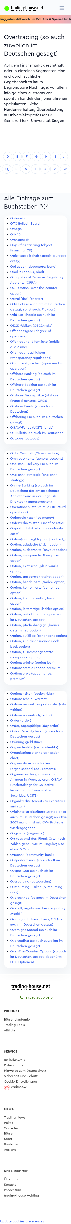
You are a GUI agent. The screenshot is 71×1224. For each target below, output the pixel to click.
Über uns (11, 1179)
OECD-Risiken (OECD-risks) (31, 325)
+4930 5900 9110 (39, 997)
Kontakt (10, 1184)
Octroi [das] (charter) (26, 298)
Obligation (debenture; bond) (33, 266)
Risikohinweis (14, 1060)
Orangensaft (19, 239)
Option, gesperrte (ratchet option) (37, 576)
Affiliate (9, 1030)
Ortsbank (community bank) (32, 854)
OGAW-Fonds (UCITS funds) (31, 427)
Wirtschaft (12, 1128)
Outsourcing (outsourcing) (30, 881)
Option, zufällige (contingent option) (38, 635)
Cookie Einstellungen (20, 1081)
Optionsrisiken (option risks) (32, 693)
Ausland (10, 1149)
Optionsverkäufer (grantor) (31, 715)
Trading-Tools (14, 1024)
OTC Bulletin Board (25, 223)
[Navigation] (61, 8)
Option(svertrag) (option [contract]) (38, 539)
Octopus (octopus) (24, 438)
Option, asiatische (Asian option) (35, 544)
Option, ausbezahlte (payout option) (38, 549)
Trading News (14, 1117)
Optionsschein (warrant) (29, 699)
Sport (8, 1138)
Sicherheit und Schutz (21, 1076)
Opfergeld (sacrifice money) (32, 517)
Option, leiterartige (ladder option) (37, 609)
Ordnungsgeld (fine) (26, 742)
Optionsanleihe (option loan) (32, 662)
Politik (8, 1122)
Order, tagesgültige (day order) (34, 725)
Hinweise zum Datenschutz (25, 1070)
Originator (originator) (27, 833)
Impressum (12, 1190)
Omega (16, 228)
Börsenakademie (17, 1019)
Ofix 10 (15, 234)
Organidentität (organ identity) (34, 747)
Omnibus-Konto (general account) (36, 458)
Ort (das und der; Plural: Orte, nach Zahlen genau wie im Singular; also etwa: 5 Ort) (37, 844)
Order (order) (20, 720)
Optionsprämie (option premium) (36, 668)
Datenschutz (13, 1065)
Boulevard (12, 1144)
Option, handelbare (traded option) (37, 582)
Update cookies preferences (22, 1221)
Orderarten (18, 218)
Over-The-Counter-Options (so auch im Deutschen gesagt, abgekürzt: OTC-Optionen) (38, 957)
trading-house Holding (21, 1195)
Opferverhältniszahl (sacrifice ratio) (37, 523)
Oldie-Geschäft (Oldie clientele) (34, 453)
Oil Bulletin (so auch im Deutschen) (37, 433)
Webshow (18, 1087)
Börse (8, 1133)
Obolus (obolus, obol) (27, 272)
